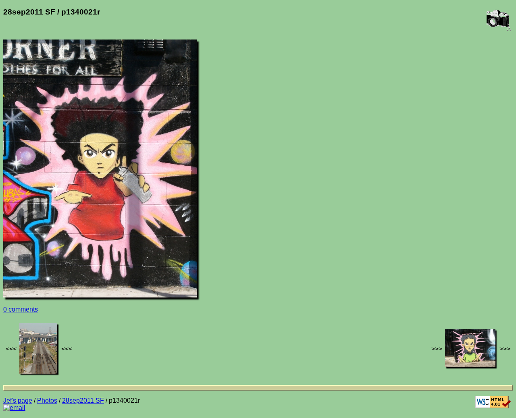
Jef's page (17, 400)
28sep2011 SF (83, 400)
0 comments (20, 309)
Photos (47, 400)
